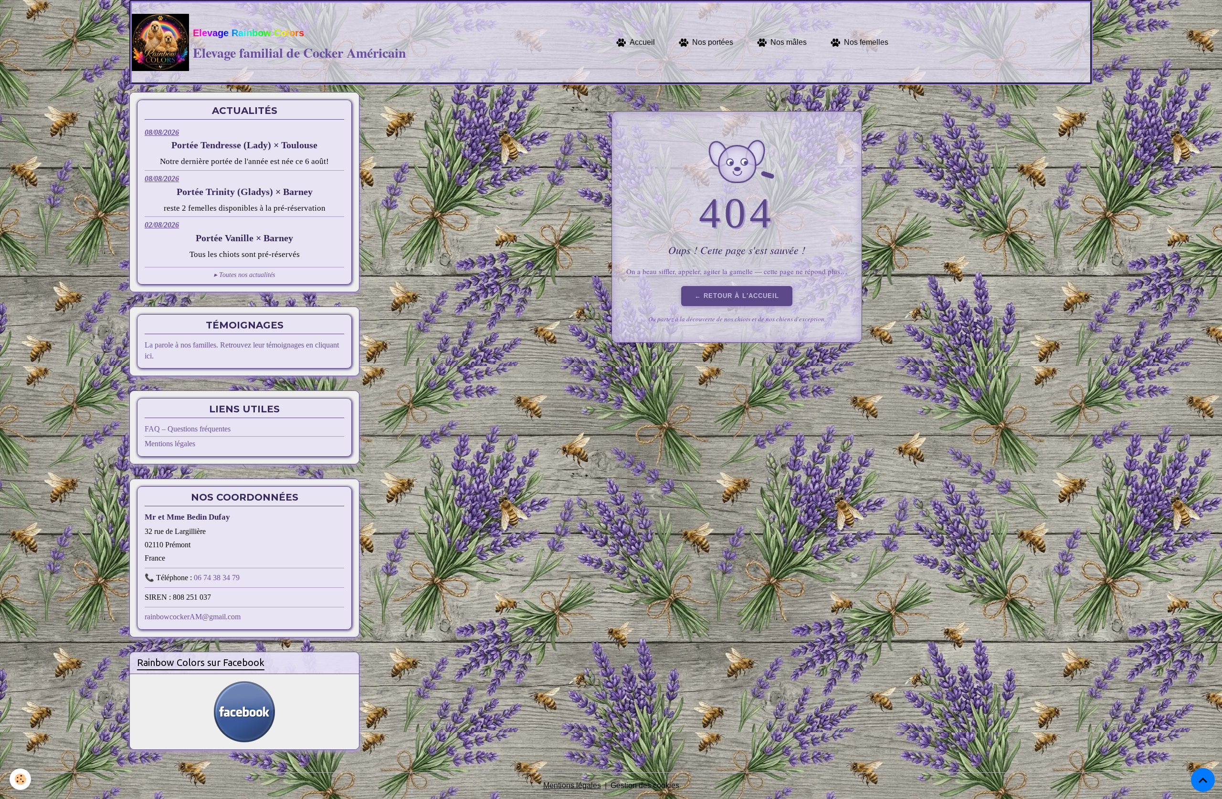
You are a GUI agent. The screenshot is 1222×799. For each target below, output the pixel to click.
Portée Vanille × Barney (244, 238)
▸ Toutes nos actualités (244, 274)
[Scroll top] (1203, 780)
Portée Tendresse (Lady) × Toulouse (244, 145)
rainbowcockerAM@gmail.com (193, 617)
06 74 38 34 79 (217, 578)
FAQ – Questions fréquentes (188, 429)
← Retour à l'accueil (737, 295)
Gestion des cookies (645, 785)
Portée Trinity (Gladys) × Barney (245, 191)
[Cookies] (20, 779)
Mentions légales (170, 444)
